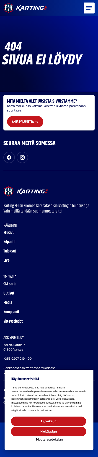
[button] (89, 8)
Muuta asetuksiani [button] (49, 439)
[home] (25, 191)
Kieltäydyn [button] (48, 431)
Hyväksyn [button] (48, 421)
